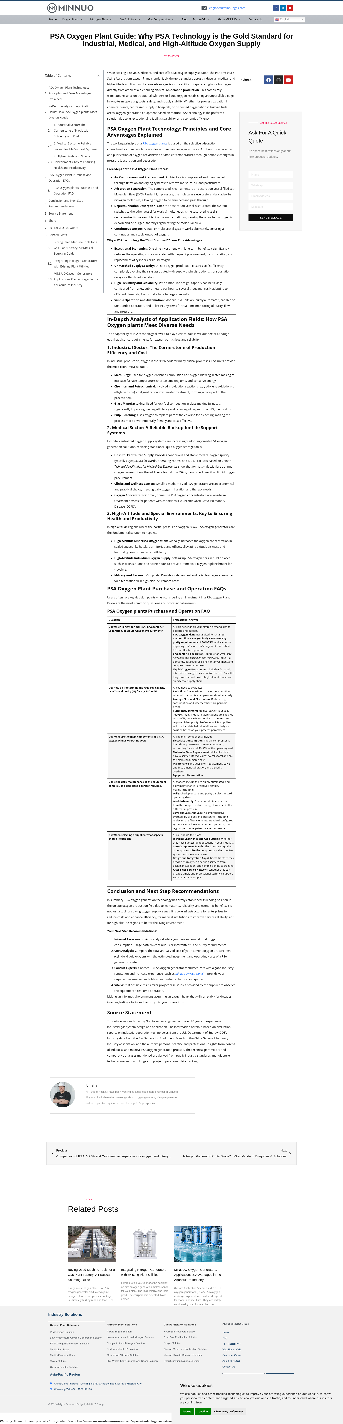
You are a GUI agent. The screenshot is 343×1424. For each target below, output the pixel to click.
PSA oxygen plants (155, 143)
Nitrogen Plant (99, 19)
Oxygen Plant (70, 19)
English (284, 19)
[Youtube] (290, 8)
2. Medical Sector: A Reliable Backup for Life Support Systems (75, 146)
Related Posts (58, 235)
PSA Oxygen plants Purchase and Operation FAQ (76, 190)
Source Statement (61, 213)
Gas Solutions (128, 19)
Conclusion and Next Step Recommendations (66, 203)
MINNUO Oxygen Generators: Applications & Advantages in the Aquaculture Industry (76, 279)
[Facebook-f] (276, 8)
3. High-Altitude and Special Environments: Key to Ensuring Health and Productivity (74, 162)
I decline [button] (203, 1411)
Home (53, 19)
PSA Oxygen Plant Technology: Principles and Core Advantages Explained (70, 93)
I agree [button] (187, 1411)
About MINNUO (227, 19)
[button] (98, 75)
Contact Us (255, 19)
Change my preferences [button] (228, 1411)
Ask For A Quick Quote (63, 228)
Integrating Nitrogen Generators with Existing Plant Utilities (76, 263)
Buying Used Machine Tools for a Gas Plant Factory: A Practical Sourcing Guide (75, 248)
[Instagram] (278, 79)
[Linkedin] (283, 8)
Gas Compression (159, 19)
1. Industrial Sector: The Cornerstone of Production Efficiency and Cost (72, 130)
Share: (53, 221)
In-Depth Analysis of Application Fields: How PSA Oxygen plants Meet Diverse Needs (73, 112)
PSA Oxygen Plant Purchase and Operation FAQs (70, 178)
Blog (184, 19)
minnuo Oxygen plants (189, 974)
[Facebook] (268, 79)
